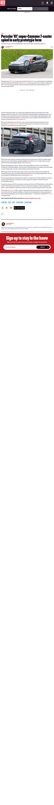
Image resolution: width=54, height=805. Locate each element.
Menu (52, 3)
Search (42, 3)
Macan (29, 163)
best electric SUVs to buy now (31, 198)
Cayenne (24, 83)
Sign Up (42, 247)
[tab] (27, 214)
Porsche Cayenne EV (13, 124)
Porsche (12, 81)
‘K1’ (4, 84)
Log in (47, 3)
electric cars (11, 190)
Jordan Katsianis (9, 46)
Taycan (31, 175)
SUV (32, 81)
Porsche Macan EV (20, 119)
